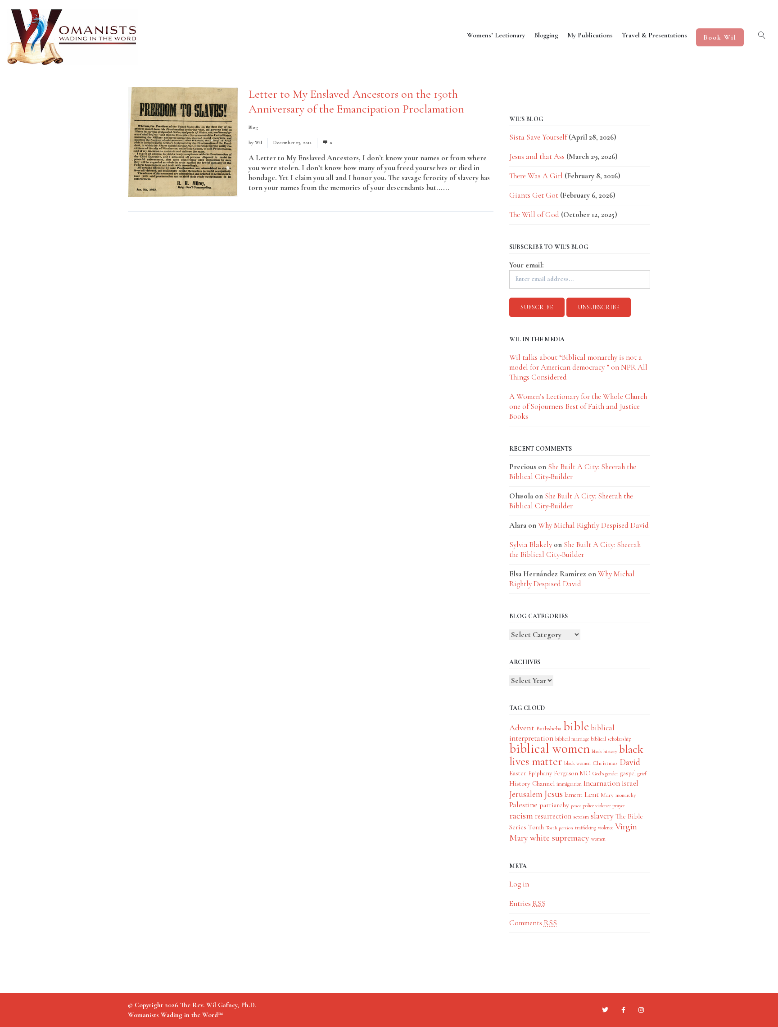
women (598, 838)
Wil (258, 142)
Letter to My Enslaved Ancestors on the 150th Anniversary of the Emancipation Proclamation (356, 101)
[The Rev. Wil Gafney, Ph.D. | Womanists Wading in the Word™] (72, 37)
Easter (517, 773)
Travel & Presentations (654, 35)
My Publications (590, 35)
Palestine (523, 805)
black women (577, 763)
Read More (468, 187)
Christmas (605, 763)
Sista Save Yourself (538, 137)
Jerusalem (526, 794)
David (630, 762)
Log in (519, 884)
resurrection (553, 816)
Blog (253, 127)
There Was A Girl (536, 176)
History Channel (532, 783)
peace (576, 806)
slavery (602, 815)
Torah (536, 827)
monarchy (625, 795)
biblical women (549, 748)
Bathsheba (548, 728)
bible (576, 726)
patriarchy (554, 805)
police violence (597, 805)
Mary (607, 795)
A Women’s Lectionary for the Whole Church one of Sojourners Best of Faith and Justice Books (578, 406)
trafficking (585, 827)
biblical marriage (572, 739)
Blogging (546, 35)
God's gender (605, 773)
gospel (628, 773)
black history (604, 751)
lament (574, 795)
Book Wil (720, 37)
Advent (521, 728)
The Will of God (534, 214)
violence (605, 827)
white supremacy (559, 837)
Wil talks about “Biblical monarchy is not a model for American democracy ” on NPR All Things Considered (578, 367)
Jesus (553, 794)
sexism (581, 816)
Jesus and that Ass (537, 156)
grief (642, 773)
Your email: (526, 265)
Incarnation (602, 783)
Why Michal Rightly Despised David (593, 525)
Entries (527, 903)
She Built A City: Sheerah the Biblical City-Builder (571, 501)
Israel (630, 783)
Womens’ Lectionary (496, 35)
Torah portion (559, 828)
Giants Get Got (533, 195)
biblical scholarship (611, 738)
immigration (569, 784)
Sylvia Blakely (530, 544)
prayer (618, 805)
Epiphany (540, 773)
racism (521, 815)
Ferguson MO (572, 773)
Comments (533, 922)
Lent (591, 794)
